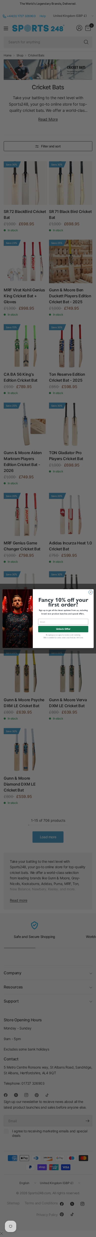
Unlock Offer (63, 629)
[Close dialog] (91, 592)
